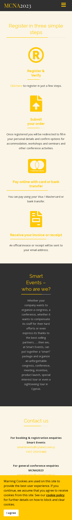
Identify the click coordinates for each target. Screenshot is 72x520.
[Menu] (63, 5)
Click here (16, 86)
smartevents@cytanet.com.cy (36, 447)
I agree (11, 513)
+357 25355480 (36, 451)
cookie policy (55, 495)
